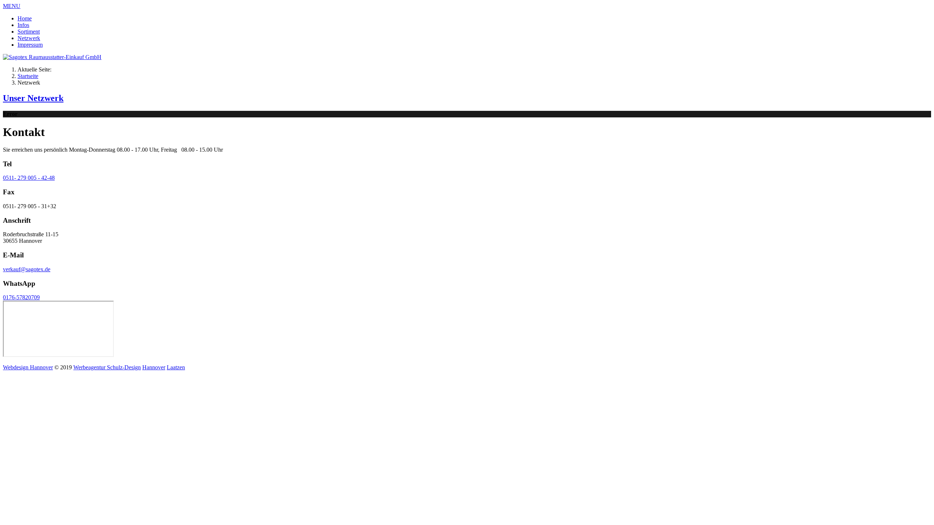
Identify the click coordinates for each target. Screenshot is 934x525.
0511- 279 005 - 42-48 (29, 178)
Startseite (28, 76)
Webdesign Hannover (28, 367)
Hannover (153, 367)
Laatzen (176, 367)
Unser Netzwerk (33, 98)
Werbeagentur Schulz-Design (107, 367)
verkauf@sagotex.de (26, 269)
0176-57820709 (21, 297)
